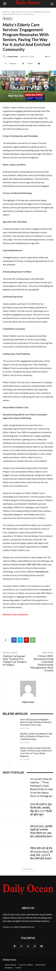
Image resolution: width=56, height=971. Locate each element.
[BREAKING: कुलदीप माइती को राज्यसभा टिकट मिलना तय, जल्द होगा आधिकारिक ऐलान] (15, 833)
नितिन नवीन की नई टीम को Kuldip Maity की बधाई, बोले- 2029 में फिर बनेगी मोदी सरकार (41, 853)
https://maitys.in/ (20, 614)
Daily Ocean (13, 56)
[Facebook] (14, 640)
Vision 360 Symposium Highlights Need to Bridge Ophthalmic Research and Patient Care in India (36, 722)
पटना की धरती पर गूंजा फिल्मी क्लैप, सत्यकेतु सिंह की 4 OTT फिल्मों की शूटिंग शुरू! (41, 809)
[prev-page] (4, 764)
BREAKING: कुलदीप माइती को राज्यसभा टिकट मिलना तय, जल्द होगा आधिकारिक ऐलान (41, 831)
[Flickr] (28, 946)
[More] (39, 63)
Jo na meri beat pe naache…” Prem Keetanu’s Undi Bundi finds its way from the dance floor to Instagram (41, 787)
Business (6, 12)
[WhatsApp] (32, 640)
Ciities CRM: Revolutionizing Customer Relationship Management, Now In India (41, 663)
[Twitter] (20, 640)
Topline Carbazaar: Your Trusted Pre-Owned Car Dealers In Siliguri (15, 660)
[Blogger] (14, 946)
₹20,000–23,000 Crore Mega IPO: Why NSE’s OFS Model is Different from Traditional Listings (36, 736)
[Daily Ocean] (4, 56)
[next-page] (8, 764)
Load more (27, 869)
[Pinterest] (26, 640)
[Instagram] (34, 946)
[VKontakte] (41, 946)
